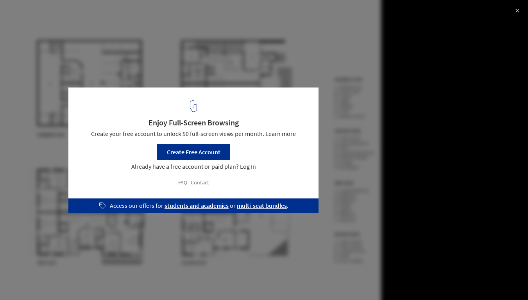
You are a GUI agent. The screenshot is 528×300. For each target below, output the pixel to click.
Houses (22, 280)
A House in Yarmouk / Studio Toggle (77, 14)
